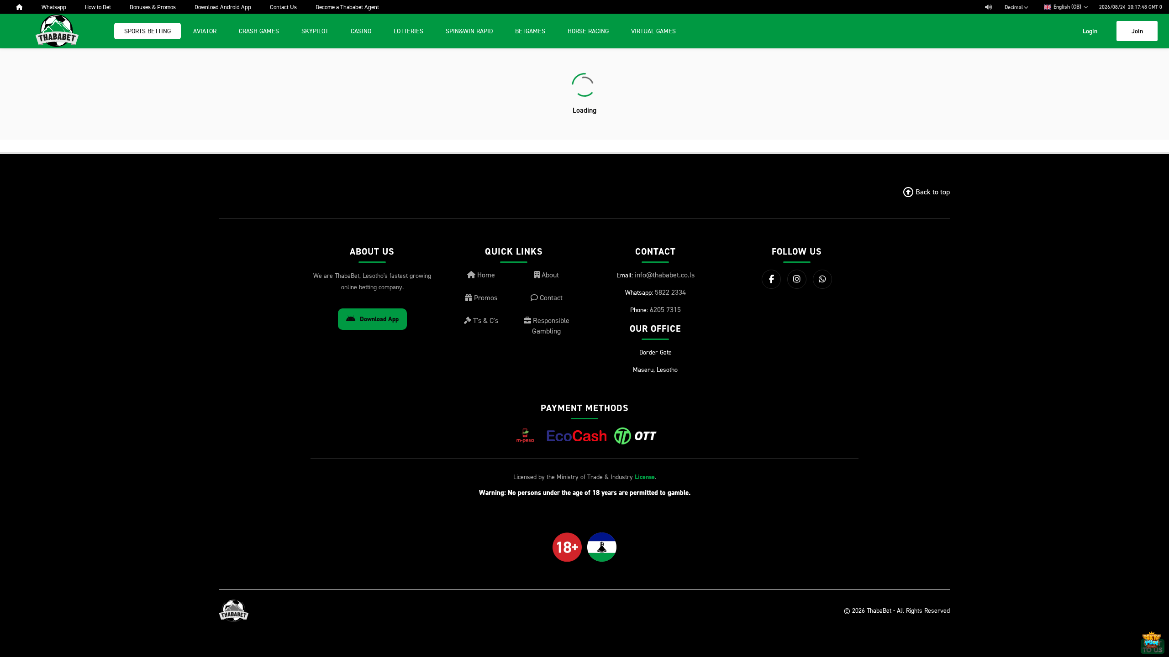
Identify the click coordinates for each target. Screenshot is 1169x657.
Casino (361, 31)
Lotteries (408, 31)
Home (485, 274)
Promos (484, 297)
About (549, 274)
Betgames (530, 31)
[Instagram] (796, 279)
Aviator (204, 31)
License (645, 477)
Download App (379, 319)
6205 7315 (665, 309)
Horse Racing (588, 31)
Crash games (259, 31)
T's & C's (484, 320)
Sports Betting (147, 31)
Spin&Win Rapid (469, 31)
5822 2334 (670, 292)
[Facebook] (771, 279)
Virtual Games (653, 31)
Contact (550, 297)
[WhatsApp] (822, 279)
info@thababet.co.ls (665, 274)
